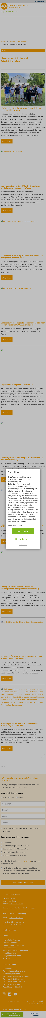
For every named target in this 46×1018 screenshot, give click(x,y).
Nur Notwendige (23, 539)
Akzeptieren (23, 531)
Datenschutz (22, 525)
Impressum (12, 525)
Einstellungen (23, 545)
